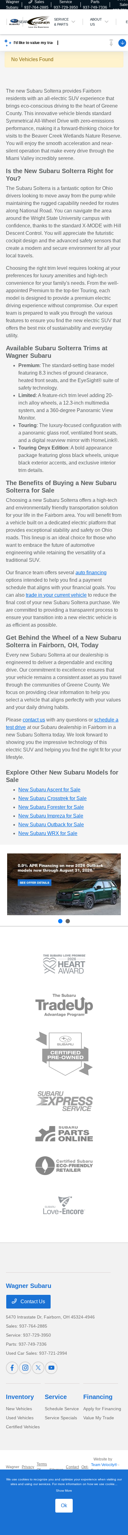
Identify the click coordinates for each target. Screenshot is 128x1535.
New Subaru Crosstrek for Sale (52, 798)
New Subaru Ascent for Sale (49, 789)
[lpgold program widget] (64, 964)
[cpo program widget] (64, 1054)
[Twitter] (38, 1368)
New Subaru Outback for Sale (51, 824)
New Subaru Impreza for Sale (50, 816)
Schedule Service (62, 1408)
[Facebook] (12, 1368)
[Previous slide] (60, 921)
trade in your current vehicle (56, 595)
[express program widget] (64, 1101)
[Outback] (64, 884)
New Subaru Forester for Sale (51, 807)
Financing (97, 1396)
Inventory (20, 1396)
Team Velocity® (104, 1465)
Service (56, 1396)
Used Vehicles (20, 1417)
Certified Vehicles (23, 1426)
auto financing (91, 572)
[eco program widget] (64, 1166)
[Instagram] (25, 1368)
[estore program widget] (64, 1133)
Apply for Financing (102, 1408)
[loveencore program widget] (64, 1205)
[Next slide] (68, 921)
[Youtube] (51, 1368)
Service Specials (61, 1417)
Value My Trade (98, 1417)
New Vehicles (19, 1408)
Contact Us (32, 1301)
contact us (34, 719)
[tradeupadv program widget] (64, 1005)
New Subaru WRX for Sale (47, 833)
